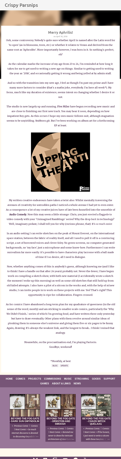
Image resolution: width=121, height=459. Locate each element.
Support (109, 379)
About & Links (61, 383)
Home (9, 379)
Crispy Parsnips (21, 5)
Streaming (82, 379)
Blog (55, 366)
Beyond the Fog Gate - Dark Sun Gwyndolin (25, 419)
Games (44, 383)
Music (68, 379)
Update (64, 366)
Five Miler (63, 106)
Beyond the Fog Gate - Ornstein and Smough (61, 421)
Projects (34, 379)
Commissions (52, 379)
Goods (96, 379)
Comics (20, 379)
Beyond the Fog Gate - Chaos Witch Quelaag (96, 421)
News (77, 383)
